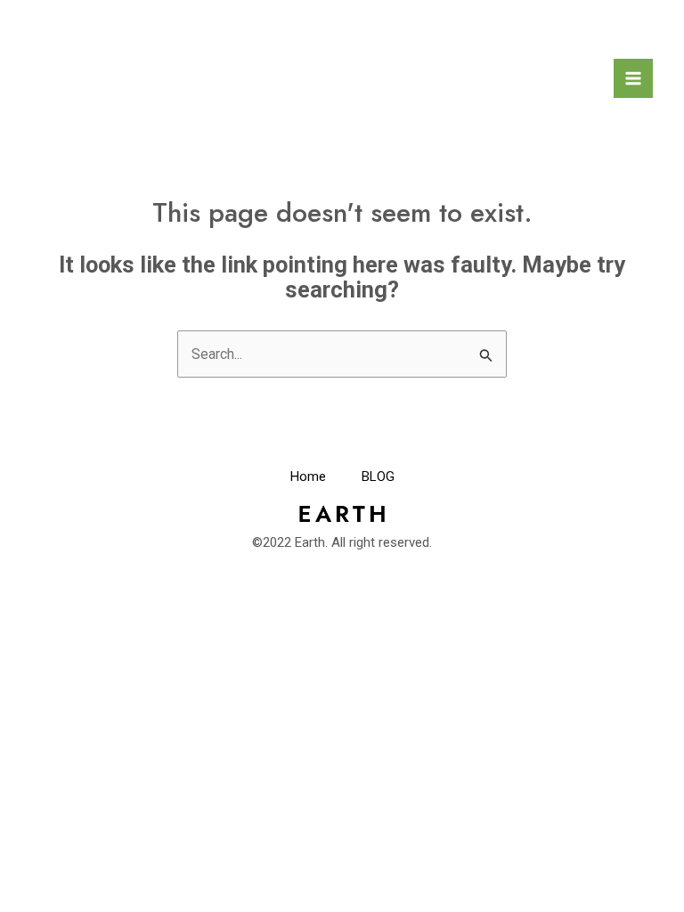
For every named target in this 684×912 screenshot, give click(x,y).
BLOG (378, 476)
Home (308, 476)
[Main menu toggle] (633, 78)
